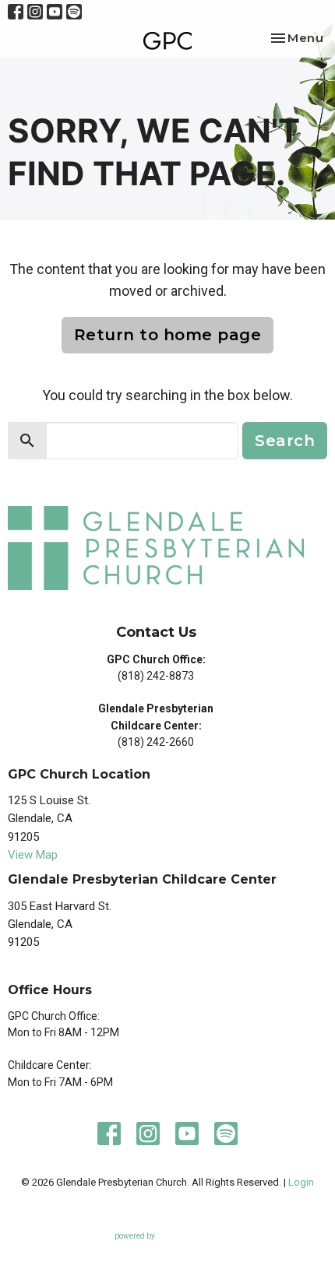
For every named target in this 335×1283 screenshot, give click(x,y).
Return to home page (168, 334)
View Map (33, 855)
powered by (159, 1249)
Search (285, 440)
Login (301, 1182)
